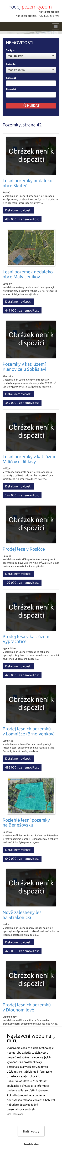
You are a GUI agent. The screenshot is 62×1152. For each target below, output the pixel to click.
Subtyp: (10, 50)
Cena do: (11, 89)
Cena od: (11, 77)
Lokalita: (11, 64)
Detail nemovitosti (18, 210)
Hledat (32, 105)
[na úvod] (28, 6)
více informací (15, 1114)
